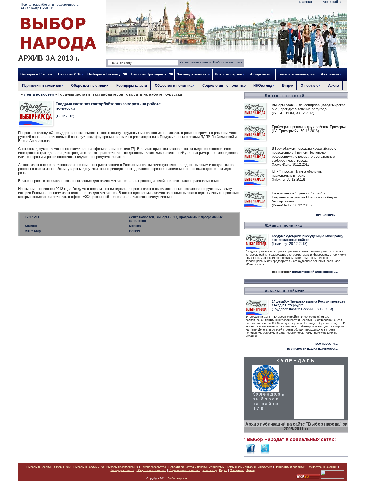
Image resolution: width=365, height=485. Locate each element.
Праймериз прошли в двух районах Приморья (309, 127)
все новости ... (326, 343)
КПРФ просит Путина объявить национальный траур (297, 173)
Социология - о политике (224, 86)
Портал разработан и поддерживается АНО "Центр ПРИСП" (50, 6)
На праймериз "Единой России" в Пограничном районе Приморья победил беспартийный (304, 197)
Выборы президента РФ (122, 466)
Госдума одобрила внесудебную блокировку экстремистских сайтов (307, 238)
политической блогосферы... (315, 272)
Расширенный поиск (195, 62)
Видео (287, 86)
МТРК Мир (33, 231)
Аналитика (265, 466)
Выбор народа (177, 478)
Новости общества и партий (187, 466)
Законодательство (153, 466)
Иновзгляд (210, 470)
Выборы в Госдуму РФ (107, 74)
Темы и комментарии (241, 466)
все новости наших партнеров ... (312, 349)
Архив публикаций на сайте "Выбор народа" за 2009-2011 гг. (296, 426)
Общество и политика (151, 470)
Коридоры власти (131, 86)
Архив (333, 86)
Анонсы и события (285, 291)
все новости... (327, 215)
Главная (305, 2)
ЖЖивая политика (283, 226)
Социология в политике (184, 470)
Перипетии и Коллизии (290, 466)
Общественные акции (89, 86)
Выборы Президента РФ (152, 74)
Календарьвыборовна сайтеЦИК (268, 401)
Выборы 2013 (62, 466)
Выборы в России (38, 466)
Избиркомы (216, 466)
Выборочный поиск (227, 62)
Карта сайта (332, 2)
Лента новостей (39, 94)
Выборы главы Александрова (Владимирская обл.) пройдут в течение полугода (308, 107)
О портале (237, 470)
